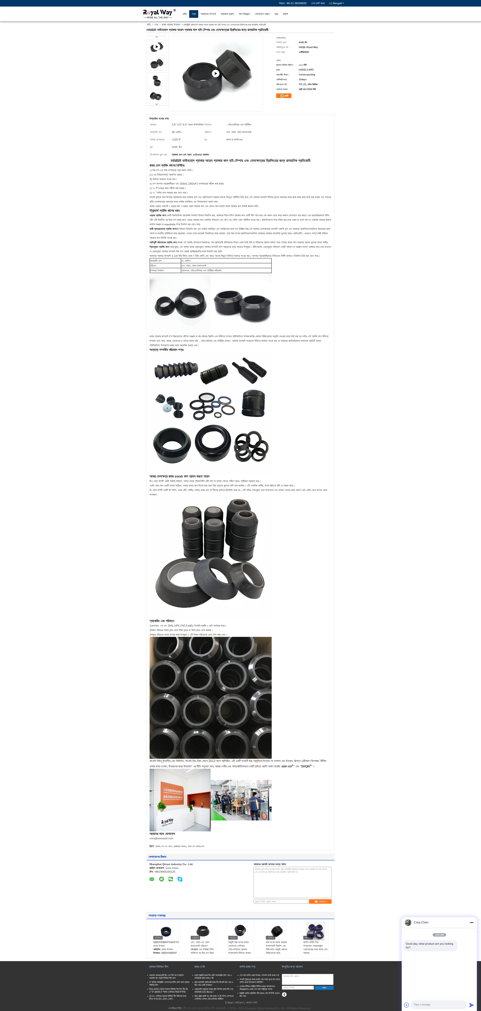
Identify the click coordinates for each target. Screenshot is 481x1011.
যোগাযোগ (323, 901)
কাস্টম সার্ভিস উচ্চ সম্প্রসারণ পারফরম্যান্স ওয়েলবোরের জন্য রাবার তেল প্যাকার (315, 947)
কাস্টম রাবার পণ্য (247, 966)
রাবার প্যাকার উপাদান (171, 24)
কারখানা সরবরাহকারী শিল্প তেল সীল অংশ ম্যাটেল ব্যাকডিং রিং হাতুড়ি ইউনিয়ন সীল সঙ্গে (166, 976)
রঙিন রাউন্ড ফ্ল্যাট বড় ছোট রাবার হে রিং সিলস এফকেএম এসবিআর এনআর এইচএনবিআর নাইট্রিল (214, 997)
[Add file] (406, 1005)
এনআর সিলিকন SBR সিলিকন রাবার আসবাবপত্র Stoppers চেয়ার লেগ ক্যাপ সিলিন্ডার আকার (257, 987)
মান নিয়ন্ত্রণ (244, 14)
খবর (276, 14)
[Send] (472, 1005)
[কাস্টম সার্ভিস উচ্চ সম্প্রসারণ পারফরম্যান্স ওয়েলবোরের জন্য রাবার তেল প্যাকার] (315, 931)
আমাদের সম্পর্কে (208, 14)
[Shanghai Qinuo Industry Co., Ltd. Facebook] (284, 994)
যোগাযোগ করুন (262, 14)
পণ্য (194, 14)
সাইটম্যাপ (239, 1002)
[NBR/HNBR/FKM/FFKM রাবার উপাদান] (165, 931)
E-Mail (229, 1002)
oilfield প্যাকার (180, 846)
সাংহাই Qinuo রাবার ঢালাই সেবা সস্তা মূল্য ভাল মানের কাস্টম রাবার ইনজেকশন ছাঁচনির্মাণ (260, 980)
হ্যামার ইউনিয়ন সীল (158, 966)
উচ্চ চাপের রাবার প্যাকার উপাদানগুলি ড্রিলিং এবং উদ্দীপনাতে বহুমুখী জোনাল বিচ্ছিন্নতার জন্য (276, 947)
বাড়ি (185, 14)
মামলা (285, 14)
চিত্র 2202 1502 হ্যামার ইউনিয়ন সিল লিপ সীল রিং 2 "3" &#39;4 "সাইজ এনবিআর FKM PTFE (168, 990)
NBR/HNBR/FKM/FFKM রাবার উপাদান (166, 944)
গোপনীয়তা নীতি (175, 1008)
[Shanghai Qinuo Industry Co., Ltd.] (158, 14)
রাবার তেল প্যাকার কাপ (196, 846)
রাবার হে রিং (199, 966)
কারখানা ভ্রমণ (227, 14)
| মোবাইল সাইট (250, 1002)
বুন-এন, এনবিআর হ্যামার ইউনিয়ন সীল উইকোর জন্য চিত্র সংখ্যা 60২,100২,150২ (167, 997)
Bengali (337, 3)
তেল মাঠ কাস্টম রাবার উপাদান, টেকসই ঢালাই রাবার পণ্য (259, 975)
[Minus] (471, 922)
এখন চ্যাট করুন (318, 3)
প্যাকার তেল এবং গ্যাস (163, 846)
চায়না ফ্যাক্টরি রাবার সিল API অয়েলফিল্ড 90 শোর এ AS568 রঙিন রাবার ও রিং (213, 976)
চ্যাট (286, 95)
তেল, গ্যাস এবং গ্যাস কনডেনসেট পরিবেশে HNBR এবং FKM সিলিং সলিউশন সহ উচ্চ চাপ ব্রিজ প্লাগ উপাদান (202, 949)
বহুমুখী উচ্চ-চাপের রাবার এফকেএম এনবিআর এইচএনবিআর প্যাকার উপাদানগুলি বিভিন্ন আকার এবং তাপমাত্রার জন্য (239, 949)
